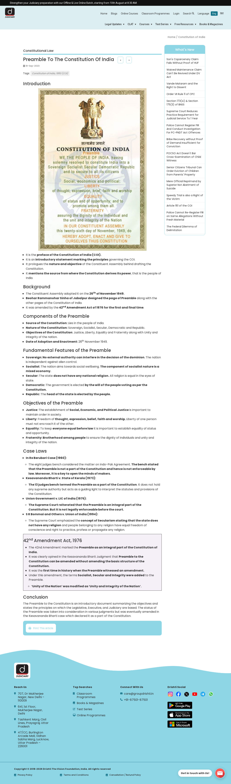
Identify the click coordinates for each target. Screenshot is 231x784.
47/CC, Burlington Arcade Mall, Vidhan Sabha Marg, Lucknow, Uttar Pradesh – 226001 (33, 739)
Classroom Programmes (156, 13)
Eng (214, 13)
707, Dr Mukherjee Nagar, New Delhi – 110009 (31, 697)
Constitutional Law (38, 51)
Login (176, 13)
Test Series (162, 24)
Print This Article (42, 628)
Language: (211, 13)
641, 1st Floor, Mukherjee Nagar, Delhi (30, 710)
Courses (144, 24)
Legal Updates (113, 24)
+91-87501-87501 (136, 700)
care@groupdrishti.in (139, 693)
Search (187, 13)
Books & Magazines (211, 24)
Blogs (114, 13)
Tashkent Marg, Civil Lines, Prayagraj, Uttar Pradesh (33, 723)
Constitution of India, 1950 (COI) (50, 73)
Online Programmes (91, 715)
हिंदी (222, 13)
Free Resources (184, 24)
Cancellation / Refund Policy (125, 775)
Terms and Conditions (76, 775)
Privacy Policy (25, 775)
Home (104, 13)
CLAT (130, 24)
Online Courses (129, 13)
